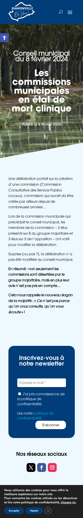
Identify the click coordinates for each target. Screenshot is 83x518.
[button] (69, 12)
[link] (4, 37)
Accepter (14, 510)
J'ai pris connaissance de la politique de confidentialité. (41, 399)
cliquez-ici (68, 502)
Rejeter (34, 510)
